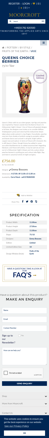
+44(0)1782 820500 (24, 28)
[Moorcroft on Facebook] (22, 201)
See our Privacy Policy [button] (16, 426)
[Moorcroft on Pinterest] (31, 201)
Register (14, 4)
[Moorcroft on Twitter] (27, 201)
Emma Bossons (19, 169)
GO (43, 21)
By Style (25, 48)
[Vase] (24, 94)
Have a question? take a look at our (24, 273)
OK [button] (24, 433)
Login (26, 4)
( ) (37, 4)
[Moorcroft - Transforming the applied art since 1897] (24, 15)
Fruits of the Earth (15, 51)
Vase (33, 51)
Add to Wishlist (26, 195)
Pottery (12, 48)
